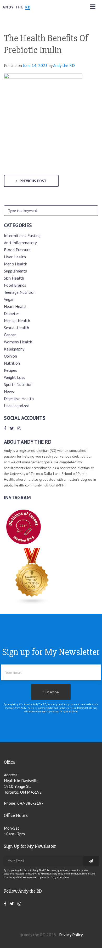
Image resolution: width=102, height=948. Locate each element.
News (9, 391)
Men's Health (15, 263)
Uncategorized (16, 405)
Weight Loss (14, 377)
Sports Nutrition (18, 384)
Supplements (15, 271)
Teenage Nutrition (20, 292)
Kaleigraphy (14, 349)
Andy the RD (64, 65)
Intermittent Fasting (22, 235)
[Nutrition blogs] (32, 603)
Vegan (9, 299)
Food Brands (15, 285)
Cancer (10, 334)
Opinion (10, 356)
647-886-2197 (30, 803)
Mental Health (17, 320)
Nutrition (12, 363)
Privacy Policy (71, 934)
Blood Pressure (17, 249)
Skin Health (14, 278)
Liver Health (15, 256)
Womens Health (18, 341)
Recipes (10, 370)
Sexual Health (16, 327)
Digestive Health (19, 398)
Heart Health (15, 306)
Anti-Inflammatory (20, 242)
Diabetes (12, 313)
